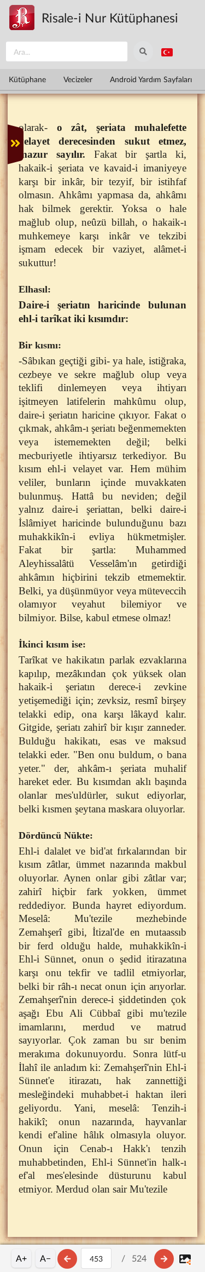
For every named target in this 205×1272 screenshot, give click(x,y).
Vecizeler (77, 79)
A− (45, 1258)
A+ (21, 1258)
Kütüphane (27, 79)
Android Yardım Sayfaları (151, 79)
